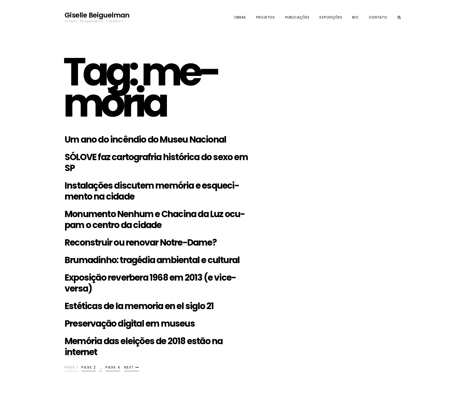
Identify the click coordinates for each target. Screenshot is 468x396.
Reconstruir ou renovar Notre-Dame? (141, 242)
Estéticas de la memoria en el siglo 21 (139, 306)
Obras (240, 17)
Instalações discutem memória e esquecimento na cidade (152, 191)
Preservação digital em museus (130, 323)
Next (129, 367)
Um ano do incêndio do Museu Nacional (145, 139)
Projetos (265, 17)
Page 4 (113, 367)
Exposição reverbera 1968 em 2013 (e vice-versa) (150, 283)
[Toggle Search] (399, 17)
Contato (378, 17)
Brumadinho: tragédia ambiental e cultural (152, 260)
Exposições (331, 17)
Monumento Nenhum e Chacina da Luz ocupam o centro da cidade (155, 219)
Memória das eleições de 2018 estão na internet (144, 346)
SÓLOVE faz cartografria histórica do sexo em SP (156, 162)
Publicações (297, 17)
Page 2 (88, 367)
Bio (355, 17)
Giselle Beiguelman (97, 15)
